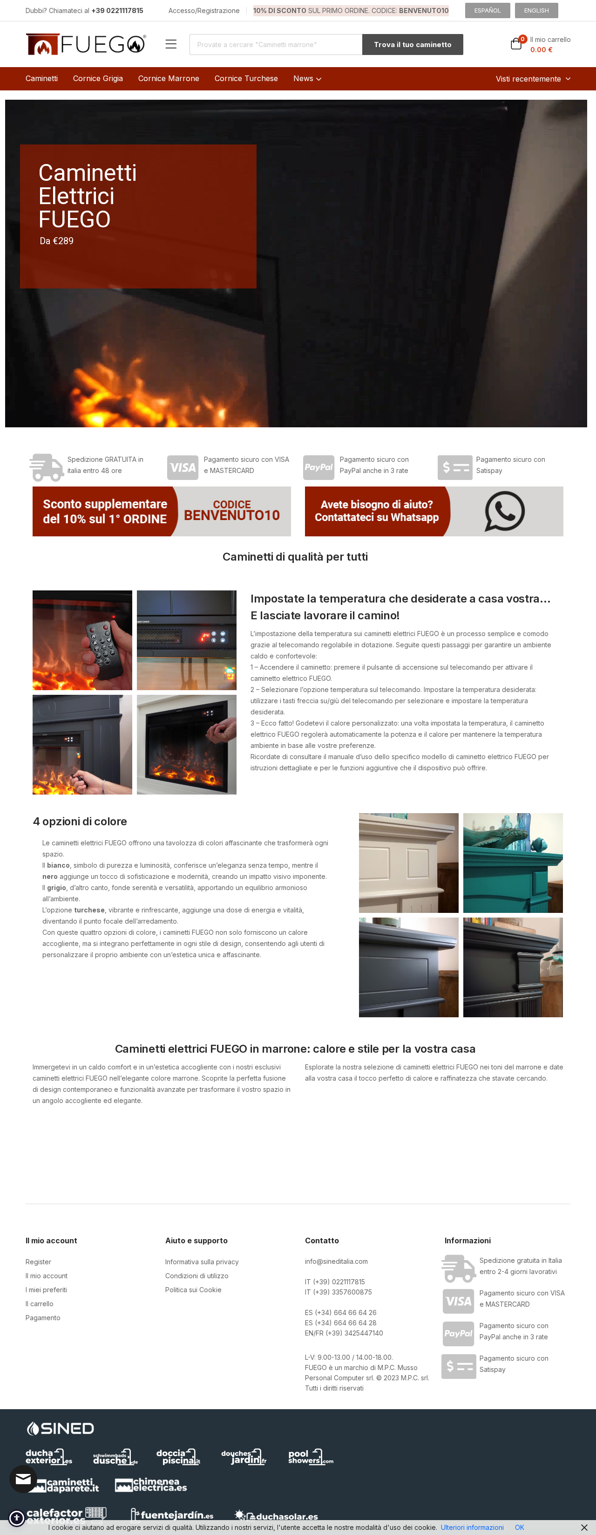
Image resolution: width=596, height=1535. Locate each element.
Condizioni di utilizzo (197, 1276)
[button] (540, 44)
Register (38, 1262)
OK (519, 1527)
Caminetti (42, 78)
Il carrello (40, 1304)
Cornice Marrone (168, 78)
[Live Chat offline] (23, 1479)
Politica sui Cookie (193, 1290)
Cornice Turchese (246, 78)
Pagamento (43, 1318)
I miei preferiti (46, 1290)
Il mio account (47, 1276)
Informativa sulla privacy (202, 1262)
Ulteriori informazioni (472, 1527)
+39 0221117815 (117, 10)
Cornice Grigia (98, 78)
